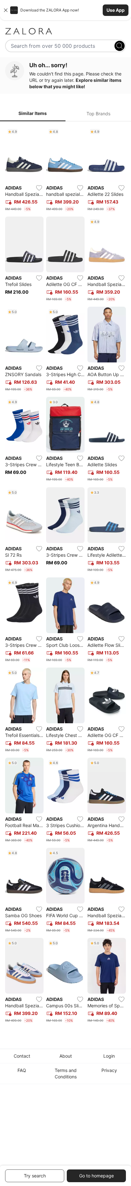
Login (109, 1056)
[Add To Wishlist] (39, 188)
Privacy (109, 1070)
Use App (116, 10)
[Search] (119, 46)
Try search (35, 1175)
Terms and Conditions (66, 1073)
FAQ (21, 1070)
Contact (22, 1056)
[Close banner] (6, 10)
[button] (65, 10)
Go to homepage (96, 1175)
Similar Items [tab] (32, 113)
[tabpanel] (65, 576)
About (65, 1056)
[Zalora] (65, 31)
